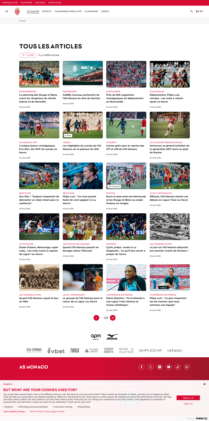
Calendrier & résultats (68, 11)
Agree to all (188, 398)
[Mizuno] (112, 336)
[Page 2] (113, 318)
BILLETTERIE (26, 3)
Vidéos (105, 11)
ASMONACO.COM (10, 3)
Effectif (47, 11)
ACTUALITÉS (33, 11)
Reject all (188, 403)
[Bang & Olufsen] (126, 350)
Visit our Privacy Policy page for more (47, 411)
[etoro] (174, 350)
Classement (91, 11)
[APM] (96, 336)
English (7, 384)
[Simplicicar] (150, 350)
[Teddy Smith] (109, 350)
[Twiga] (74, 350)
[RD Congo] (34, 350)
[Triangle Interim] (91, 350)
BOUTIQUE (40, 3)
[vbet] (56, 350)
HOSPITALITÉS (54, 3)
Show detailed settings (14, 411)
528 (106, 317)
